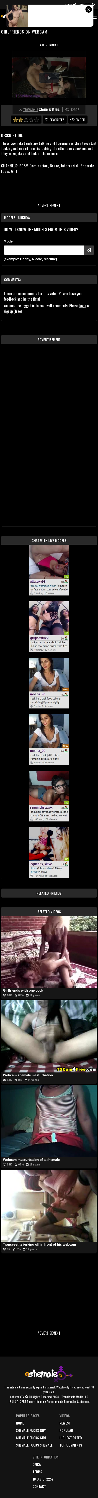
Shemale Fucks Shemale (34, 1444)
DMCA (37, 1464)
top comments (70, 1444)
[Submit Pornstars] (89, 250)
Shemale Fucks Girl (31, 1437)
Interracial (69, 166)
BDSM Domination (33, 166)
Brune (54, 166)
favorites (56, 119)
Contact (39, 1486)
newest (65, 1422)
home (20, 1422)
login (82, 305)
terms (37, 1471)
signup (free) (13, 311)
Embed (80, 119)
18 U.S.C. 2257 (43, 1478)
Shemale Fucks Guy (31, 1430)
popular (66, 1430)
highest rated (70, 1437)
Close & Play (49, 110)
